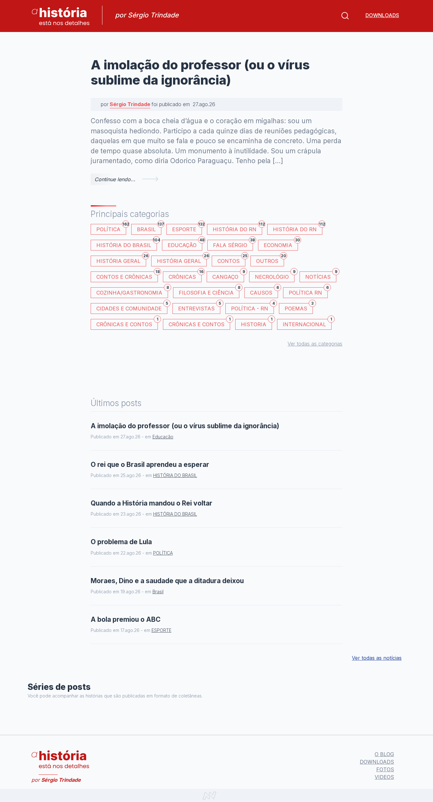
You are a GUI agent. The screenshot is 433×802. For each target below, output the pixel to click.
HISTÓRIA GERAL (182, 260)
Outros (270, 260)
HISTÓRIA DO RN (237, 228)
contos (231, 260)
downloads (382, 15)
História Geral (121, 260)
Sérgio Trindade (130, 104)
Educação (185, 244)
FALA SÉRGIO (233, 244)
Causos (264, 291)
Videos (384, 777)
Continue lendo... (114, 179)
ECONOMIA (281, 244)
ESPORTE (187, 228)
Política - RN (252, 307)
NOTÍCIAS (320, 275)
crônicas (185, 275)
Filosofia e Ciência (209, 291)
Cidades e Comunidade (131, 307)
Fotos (385, 769)
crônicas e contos (199, 323)
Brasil (149, 228)
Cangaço (228, 275)
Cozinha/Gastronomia (132, 291)
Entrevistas (199, 307)
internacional (307, 323)
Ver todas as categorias (315, 344)
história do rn (297, 228)
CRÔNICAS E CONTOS (127, 323)
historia (256, 323)
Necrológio (274, 275)
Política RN (308, 291)
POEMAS (299, 307)
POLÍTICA (111, 228)
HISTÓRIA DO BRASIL (126, 244)
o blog (384, 754)
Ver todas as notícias (377, 658)
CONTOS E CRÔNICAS (127, 275)
